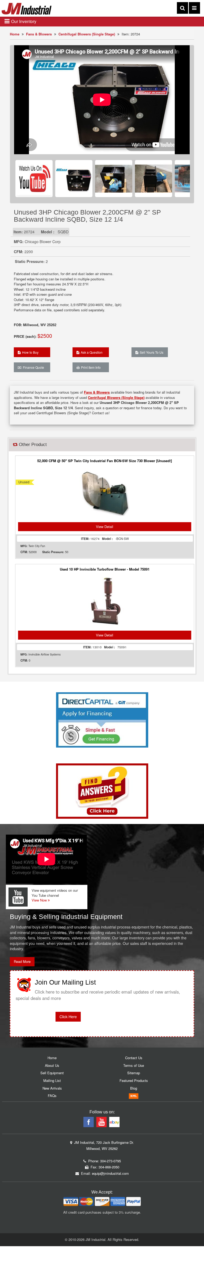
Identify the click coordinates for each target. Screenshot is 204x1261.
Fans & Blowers (39, 34)
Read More (22, 961)
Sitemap (133, 1072)
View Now (40, 900)
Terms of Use (133, 1065)
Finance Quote (32, 367)
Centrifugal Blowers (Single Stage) (86, 34)
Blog (133, 1088)
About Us (52, 1065)
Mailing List (52, 1080)
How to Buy (29, 352)
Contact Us (133, 1057)
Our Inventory (23, 21)
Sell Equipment (52, 1072)
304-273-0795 (110, 1160)
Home (14, 34)
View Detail (104, 526)
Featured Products (134, 1080)
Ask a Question (91, 352)
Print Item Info (90, 367)
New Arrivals (52, 1088)
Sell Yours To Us (150, 352)
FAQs (52, 1095)
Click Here (68, 1016)
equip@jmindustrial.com (110, 1173)
